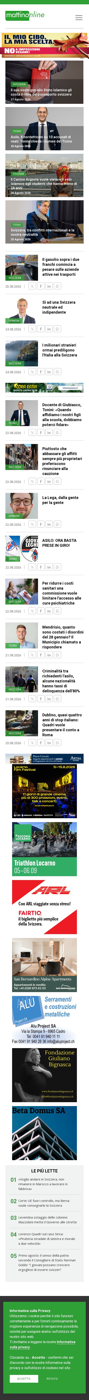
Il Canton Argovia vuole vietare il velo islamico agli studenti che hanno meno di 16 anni (44, 183)
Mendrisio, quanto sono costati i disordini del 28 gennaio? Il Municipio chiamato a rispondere (63, 637)
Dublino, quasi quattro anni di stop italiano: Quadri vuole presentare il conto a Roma (62, 725)
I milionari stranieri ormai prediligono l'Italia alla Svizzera (59, 350)
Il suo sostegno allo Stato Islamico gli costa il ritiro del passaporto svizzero (41, 92)
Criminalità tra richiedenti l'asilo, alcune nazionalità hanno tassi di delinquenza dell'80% (61, 681)
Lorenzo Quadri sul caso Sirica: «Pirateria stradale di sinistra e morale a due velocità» (46, 1239)
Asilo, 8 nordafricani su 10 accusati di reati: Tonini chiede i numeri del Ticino (41, 139)
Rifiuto (52, 1378)
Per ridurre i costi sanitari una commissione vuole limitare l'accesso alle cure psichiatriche (61, 593)
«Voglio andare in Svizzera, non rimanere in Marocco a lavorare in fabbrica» (43, 1184)
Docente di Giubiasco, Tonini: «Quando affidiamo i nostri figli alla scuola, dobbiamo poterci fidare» (62, 415)
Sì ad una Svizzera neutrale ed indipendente (58, 307)
